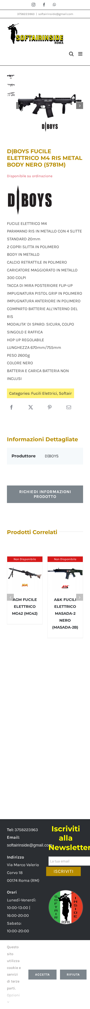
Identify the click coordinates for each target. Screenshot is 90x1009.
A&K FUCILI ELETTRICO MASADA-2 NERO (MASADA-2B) (65, 613)
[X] (30, 407)
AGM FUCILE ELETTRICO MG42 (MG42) (25, 606)
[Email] (68, 407)
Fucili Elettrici (44, 393)
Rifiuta (73, 975)
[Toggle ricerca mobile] (71, 53)
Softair (65, 393)
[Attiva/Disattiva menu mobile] (80, 53)
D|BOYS (52, 456)
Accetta (42, 975)
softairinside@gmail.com (55, 14)
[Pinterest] (49, 407)
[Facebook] (11, 407)
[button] (10, 597)
